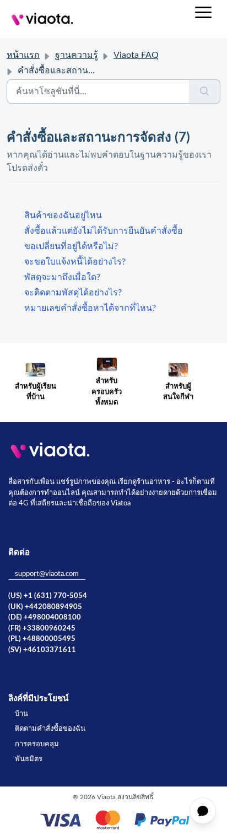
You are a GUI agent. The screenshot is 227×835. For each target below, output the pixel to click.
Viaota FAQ (136, 55)
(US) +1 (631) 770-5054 (47, 596)
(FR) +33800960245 (41, 628)
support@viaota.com (47, 574)
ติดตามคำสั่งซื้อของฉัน (50, 728)
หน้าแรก (23, 55)
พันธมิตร (28, 759)
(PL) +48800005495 (41, 639)
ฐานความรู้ (76, 55)
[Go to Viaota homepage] (42, 19)
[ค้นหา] (204, 91)
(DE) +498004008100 (44, 617)
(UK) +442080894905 (45, 607)
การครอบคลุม (37, 744)
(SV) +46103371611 (42, 650)
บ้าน (21, 714)
